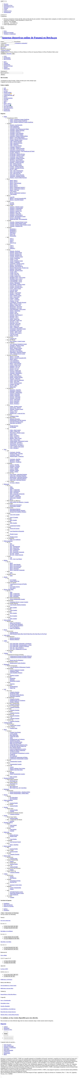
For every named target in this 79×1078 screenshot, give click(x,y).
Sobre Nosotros (7, 1044)
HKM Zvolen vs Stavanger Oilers (7, 988)
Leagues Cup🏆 (8, 93)
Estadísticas (6, 903)
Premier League (7, 92)
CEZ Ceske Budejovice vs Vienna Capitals (8, 985)
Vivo (5, 909)
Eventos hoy (7, 109)
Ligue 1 (5, 100)
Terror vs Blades (4, 955)
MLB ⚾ (6, 89)
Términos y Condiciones (10, 34)
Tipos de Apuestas (8, 904)
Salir (13, 53)
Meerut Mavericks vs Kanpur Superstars (8, 1011)
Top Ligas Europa (8, 106)
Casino (5, 9)
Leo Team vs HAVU (4, 968)
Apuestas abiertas (5, 50)
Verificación (7, 68)
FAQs (5, 31)
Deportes (6, 4)
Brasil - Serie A (7, 103)
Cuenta (2, 52)
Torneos (6, 67)
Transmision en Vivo (9, 6)
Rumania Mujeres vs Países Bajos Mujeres (8, 994)
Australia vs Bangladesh (5, 1006)
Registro (7, 44)
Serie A (5, 96)
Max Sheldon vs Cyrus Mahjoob (7, 931)
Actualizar (3, 53)
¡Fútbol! (6, 1026)
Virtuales (6, 8)
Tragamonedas (7, 12)
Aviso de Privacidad (9, 1046)
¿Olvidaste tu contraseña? (21, 43)
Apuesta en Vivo (8, 1029)
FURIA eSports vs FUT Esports (6, 979)
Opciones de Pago (8, 66)
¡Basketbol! (6, 1028)
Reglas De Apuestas (9, 32)
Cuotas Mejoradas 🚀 (9, 95)
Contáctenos (7, 1051)
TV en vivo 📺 (7, 105)
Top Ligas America (8, 107)
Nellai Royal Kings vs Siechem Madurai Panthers (10, 1014)
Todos (2, 913)
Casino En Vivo (7, 11)
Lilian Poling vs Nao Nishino (6, 941)
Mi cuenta (3, 47)
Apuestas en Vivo (8, 5)
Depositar (9, 53)
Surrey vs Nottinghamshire (6, 1000)
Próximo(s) (6, 910)
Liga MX (6, 99)
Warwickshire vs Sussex (5, 1003)
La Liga (6, 91)
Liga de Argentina (8, 98)
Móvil (5, 1054)
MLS (5, 102)
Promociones (7, 64)
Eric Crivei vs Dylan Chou (5, 920)
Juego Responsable (8, 1050)
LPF (5, 88)
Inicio (5, 61)
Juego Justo (6, 1049)
